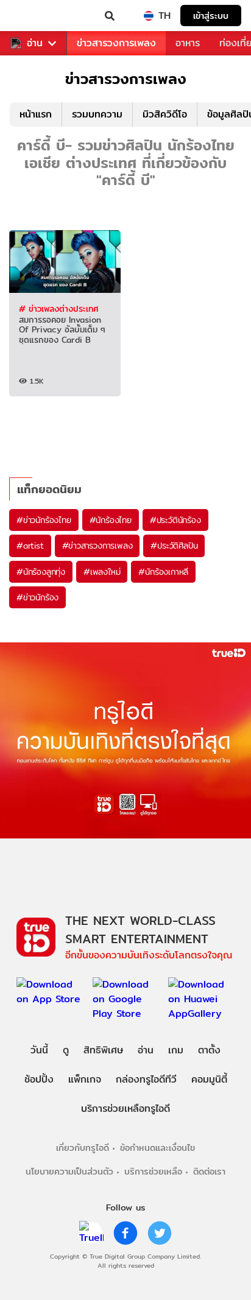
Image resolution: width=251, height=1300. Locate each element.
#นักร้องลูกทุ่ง (40, 571)
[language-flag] (149, 16)
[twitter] (159, 1233)
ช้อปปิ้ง (39, 1079)
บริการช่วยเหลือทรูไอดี (125, 1108)
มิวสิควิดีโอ (165, 114)
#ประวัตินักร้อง (175, 520)
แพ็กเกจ (84, 1079)
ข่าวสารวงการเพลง (116, 43)
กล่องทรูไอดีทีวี (146, 1079)
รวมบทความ (97, 114)
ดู (66, 1050)
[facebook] (125, 1233)
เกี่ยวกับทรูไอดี (82, 1147)
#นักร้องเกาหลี (163, 571)
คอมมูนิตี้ (209, 1079)
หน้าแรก (35, 114)
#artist (30, 545)
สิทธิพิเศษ (103, 1050)
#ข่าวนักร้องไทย (43, 520)
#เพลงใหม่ (101, 571)
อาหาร (187, 43)
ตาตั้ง (209, 1050)
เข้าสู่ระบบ (210, 16)
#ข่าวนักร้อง (37, 597)
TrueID (34, 16)
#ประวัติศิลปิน (173, 545)
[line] (91, 1233)
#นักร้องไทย (111, 520)
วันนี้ (39, 1050)
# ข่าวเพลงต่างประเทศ (58, 308)
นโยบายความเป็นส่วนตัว (69, 1171)
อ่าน (35, 43)
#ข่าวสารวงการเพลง (97, 545)
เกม (175, 1050)
